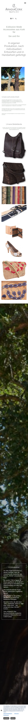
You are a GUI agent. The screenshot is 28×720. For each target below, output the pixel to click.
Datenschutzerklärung (7, 713)
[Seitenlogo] (14, 8)
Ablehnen (13, 718)
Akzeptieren (6, 718)
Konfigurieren (6, 715)
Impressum (16, 713)
